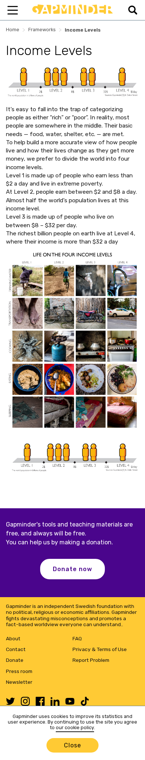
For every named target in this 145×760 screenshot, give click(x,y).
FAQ (77, 638)
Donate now (72, 569)
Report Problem (90, 660)
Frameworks (42, 29)
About (13, 638)
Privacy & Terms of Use (99, 649)
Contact (16, 649)
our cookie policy (75, 727)
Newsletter (19, 682)
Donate (14, 660)
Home (12, 29)
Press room (19, 671)
